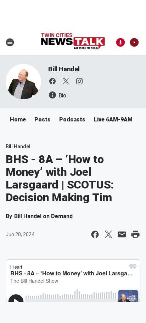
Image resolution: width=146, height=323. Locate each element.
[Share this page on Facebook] (95, 234)
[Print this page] (135, 234)
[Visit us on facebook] (52, 81)
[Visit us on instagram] (79, 81)
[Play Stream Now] (134, 42)
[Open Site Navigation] (10, 42)
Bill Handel (64, 69)
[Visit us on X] (66, 81)
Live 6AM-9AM (113, 119)
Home (18, 119)
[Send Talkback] (120, 42)
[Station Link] (73, 42)
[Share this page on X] (108, 234)
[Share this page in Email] (122, 234)
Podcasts (72, 119)
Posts (42, 119)
